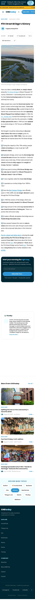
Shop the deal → (14, 334)
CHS (11, 12)
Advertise (4, 562)
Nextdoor (7, 40)
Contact (3, 576)
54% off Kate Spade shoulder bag (19, 320)
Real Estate (25, 490)
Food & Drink (4, 523)
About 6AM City (5, 567)
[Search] (19, 12)
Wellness (17, 499)
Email (11, 36)
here (11, 243)
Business (29, 485)
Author (5, 485)
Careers (3, 571)
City (7, 490)
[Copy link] (15, 41)
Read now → (30, 3)
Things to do (9, 495)
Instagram (5, 590)
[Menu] (3, 12)
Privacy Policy (12, 595)
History (4, 19)
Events (19, 495)
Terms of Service (22, 595)
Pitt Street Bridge (12, 92)
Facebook (22, 36)
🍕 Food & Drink (17, 485)
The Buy (27, 495)
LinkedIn (25, 590)
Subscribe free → (17, 274)
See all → (31, 383)
